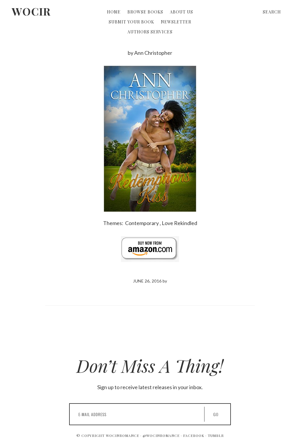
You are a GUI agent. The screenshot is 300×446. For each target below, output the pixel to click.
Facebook (193, 435)
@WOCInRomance (161, 435)
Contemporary (142, 223)
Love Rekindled (179, 223)
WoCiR (31, 11)
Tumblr (216, 435)
